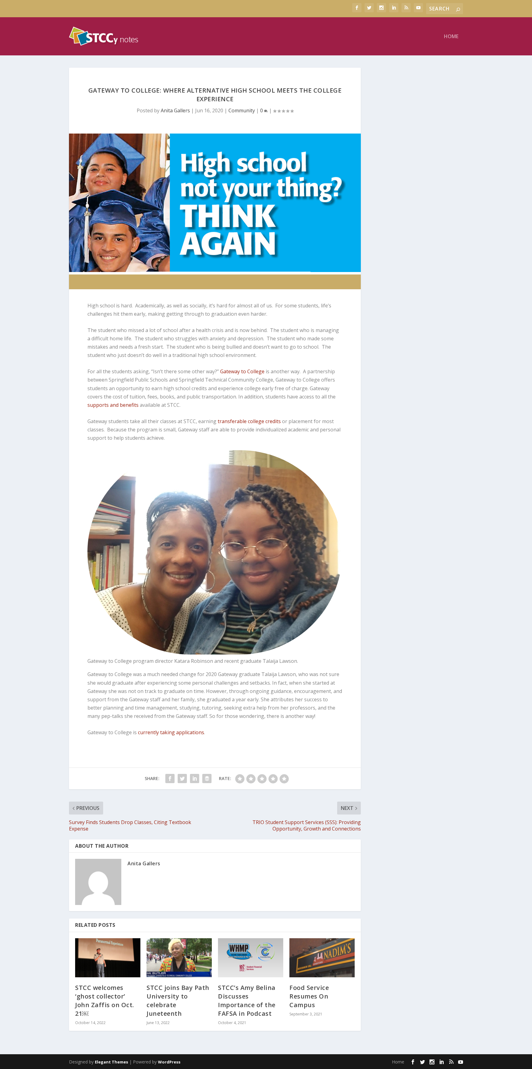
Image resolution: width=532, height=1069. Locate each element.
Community (241, 110)
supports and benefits (113, 405)
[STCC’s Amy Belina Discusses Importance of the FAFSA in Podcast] (250, 957)
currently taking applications (171, 732)
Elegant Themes (111, 1062)
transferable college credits (249, 421)
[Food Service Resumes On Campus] (322, 957)
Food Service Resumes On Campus (309, 996)
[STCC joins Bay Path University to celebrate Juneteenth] (179, 957)
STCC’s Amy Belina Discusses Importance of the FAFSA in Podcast (247, 1000)
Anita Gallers (175, 110)
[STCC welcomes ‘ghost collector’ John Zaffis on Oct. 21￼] (107, 957)
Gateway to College (242, 371)
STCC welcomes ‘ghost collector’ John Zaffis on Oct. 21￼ (104, 1000)
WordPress (169, 1062)
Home (451, 37)
